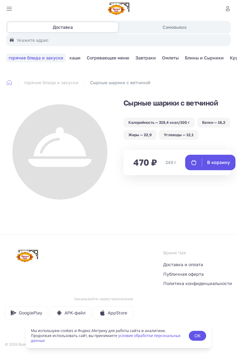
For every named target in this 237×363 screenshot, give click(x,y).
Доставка (63, 27)
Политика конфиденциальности (197, 283)
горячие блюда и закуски (51, 82)
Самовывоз (174, 27)
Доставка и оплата (183, 264)
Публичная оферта (183, 274)
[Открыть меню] (9, 9)
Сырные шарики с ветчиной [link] (120, 82)
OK (197, 336)
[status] (118, 335)
